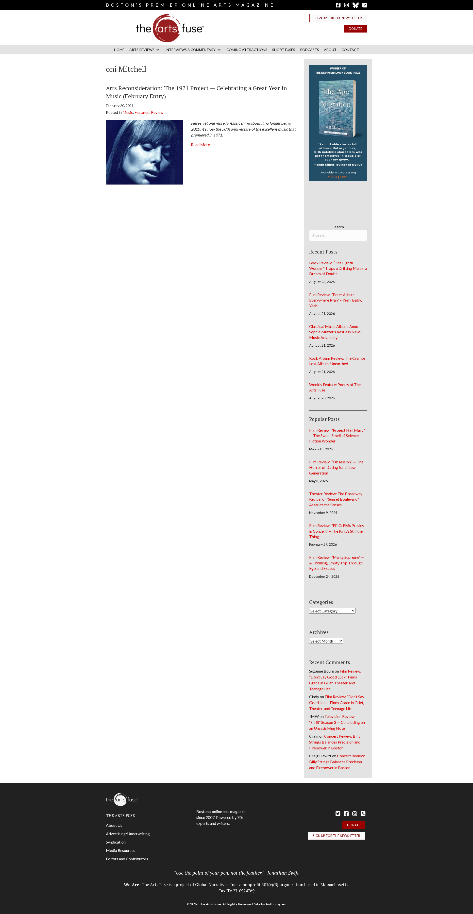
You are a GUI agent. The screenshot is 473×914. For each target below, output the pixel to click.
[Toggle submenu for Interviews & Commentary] (219, 49)
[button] (338, 18)
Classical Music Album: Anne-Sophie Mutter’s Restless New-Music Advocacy (335, 332)
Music (127, 112)
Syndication (116, 842)
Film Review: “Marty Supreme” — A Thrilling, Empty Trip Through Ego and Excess (336, 563)
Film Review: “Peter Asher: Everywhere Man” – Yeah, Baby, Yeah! (335, 300)
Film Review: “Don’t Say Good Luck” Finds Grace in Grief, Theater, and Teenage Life (336, 702)
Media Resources (120, 850)
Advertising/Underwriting (128, 833)
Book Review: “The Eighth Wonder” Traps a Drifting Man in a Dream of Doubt (338, 268)
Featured (142, 112)
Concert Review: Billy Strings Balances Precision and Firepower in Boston (334, 742)
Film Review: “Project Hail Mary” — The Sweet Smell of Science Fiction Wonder (337, 435)
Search (338, 226)
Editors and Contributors (127, 858)
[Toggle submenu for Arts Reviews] (158, 49)
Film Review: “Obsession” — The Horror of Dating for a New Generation (336, 467)
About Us (114, 825)
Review (157, 112)
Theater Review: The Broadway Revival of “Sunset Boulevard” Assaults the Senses (335, 499)
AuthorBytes (276, 904)
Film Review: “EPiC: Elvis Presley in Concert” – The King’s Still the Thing (336, 531)
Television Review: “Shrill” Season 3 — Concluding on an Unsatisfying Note (337, 722)
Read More (200, 144)
